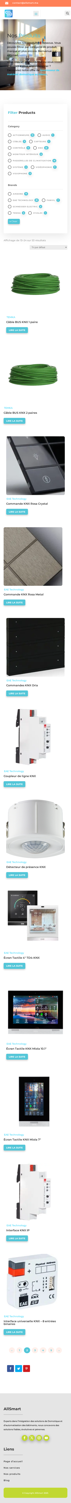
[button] (16, 257)
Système (18, 167)
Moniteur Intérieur (25, 154)
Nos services (12, 1467)
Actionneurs (21, 135)
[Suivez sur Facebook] (25, 1438)
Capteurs (40, 141)
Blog (7, 1480)
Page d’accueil (13, 1461)
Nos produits (12, 1474)
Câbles (17, 141)
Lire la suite (17, 330)
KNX (40, 148)
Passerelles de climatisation (32, 160)
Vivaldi (38, 213)
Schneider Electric (25, 206)
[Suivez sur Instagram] (39, 1438)
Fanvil (51, 200)
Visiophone (20, 173)
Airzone (18, 194)
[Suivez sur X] (32, 1438)
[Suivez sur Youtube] (46, 1438)
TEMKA (17, 213)
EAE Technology (23, 200)
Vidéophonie (44, 167)
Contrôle (19, 148)
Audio (46, 135)
